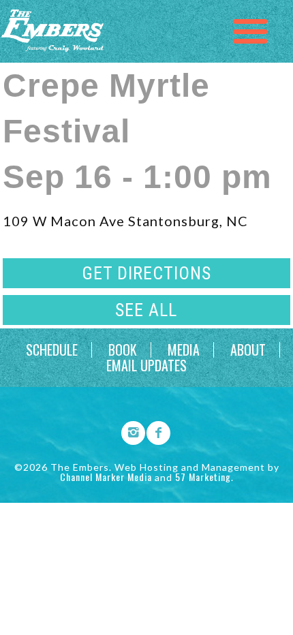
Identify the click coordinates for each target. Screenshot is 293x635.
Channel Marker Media (106, 476)
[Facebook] (153, 430)
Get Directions (146, 273)
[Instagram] (128, 430)
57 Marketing (203, 476)
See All (146, 310)
